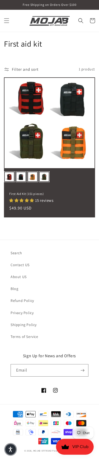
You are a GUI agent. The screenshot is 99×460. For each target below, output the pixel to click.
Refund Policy (22, 300)
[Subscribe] (82, 370)
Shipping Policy (24, 324)
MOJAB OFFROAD (42, 450)
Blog (14, 288)
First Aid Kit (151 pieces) (26, 194)
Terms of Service (24, 336)
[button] (6, 20)
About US (19, 276)
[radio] (9, 176)
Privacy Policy (22, 312)
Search (16, 253)
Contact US (20, 264)
